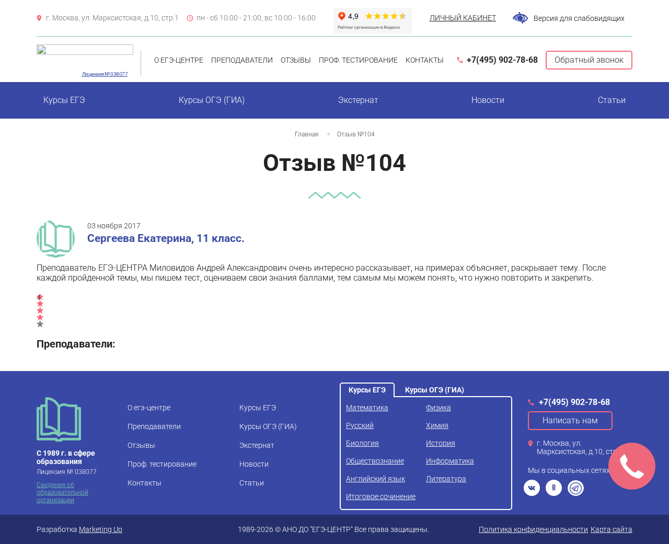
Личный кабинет (463, 18)
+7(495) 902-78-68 (502, 60)
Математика (367, 407)
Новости (487, 100)
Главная (307, 134)
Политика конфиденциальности (533, 529)
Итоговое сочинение (381, 496)
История (440, 443)
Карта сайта (611, 529)
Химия (437, 425)
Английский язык (375, 478)
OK (554, 488)
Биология (362, 443)
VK (532, 488)
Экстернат (358, 100)
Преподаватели (242, 60)
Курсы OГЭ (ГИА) (212, 100)
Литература (446, 478)
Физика (438, 407)
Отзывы (296, 60)
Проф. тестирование (358, 60)
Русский (360, 425)
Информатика (450, 461)
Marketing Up (100, 529)
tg (576, 488)
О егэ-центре (178, 60)
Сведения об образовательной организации (62, 492)
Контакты (425, 60)
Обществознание (375, 461)
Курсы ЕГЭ (64, 100)
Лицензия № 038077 (105, 74)
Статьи (612, 100)
